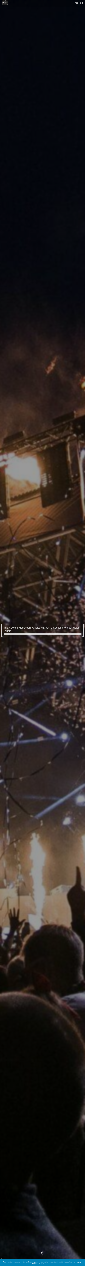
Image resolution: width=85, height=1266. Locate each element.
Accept (79, 1263)
